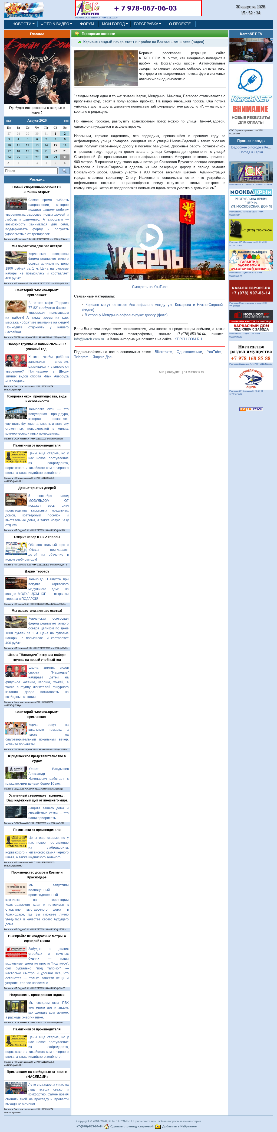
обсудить (174, 372)
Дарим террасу (37, 571)
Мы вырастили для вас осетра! (37, 246)
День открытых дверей (37, 488)
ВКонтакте (163, 352)
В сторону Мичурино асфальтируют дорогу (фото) (126, 315)
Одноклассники (189, 352)
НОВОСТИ (21, 24)
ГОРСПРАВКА (146, 24)
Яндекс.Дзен (103, 357)
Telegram (81, 357)
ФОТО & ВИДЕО (55, 24)
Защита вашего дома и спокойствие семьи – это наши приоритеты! (48, 813)
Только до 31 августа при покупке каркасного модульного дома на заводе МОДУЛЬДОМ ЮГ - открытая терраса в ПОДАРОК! (37, 589)
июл (8, 120)
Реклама (36, 179)
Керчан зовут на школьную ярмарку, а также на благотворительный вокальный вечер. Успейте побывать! (37, 734)
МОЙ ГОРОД (113, 24)
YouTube (214, 352)
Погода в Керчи (251, 152)
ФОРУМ (87, 24)
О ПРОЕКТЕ (180, 24)
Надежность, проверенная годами (36, 995)
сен (66, 120)
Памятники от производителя (37, 445)
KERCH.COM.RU (188, 339)
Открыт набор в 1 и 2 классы (37, 537)
